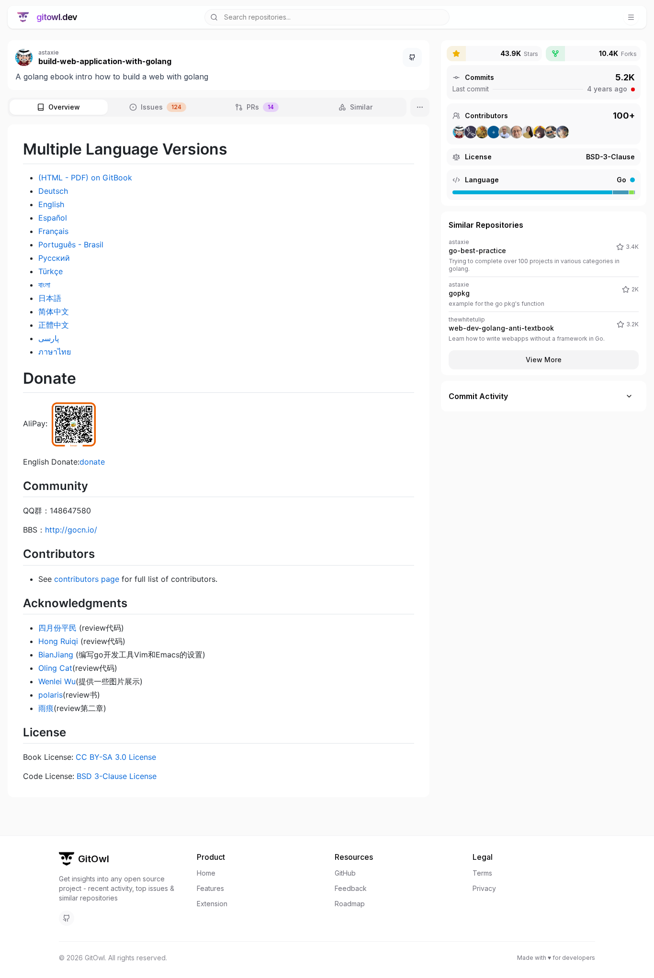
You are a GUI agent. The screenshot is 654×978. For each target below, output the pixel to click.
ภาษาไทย (54, 351)
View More (544, 360)
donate (92, 462)
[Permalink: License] (27, 732)
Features (210, 888)
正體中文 (53, 325)
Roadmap (350, 904)
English (51, 204)
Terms (482, 873)
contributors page (86, 579)
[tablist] (207, 107)
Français (53, 231)
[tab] (59, 107)
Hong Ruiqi (58, 641)
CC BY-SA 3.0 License (116, 757)
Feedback (351, 888)
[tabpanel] (218, 460)
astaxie (48, 52)
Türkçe (50, 271)
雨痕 (46, 708)
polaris (50, 695)
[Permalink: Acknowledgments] (27, 603)
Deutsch (53, 191)
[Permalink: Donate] (27, 378)
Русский (54, 258)
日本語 (49, 298)
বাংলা (44, 284)
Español (52, 217)
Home (206, 873)
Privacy (484, 888)
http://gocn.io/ (71, 529)
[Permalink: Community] (27, 485)
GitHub (345, 873)
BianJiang (55, 654)
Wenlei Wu (57, 681)
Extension (212, 904)
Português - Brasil (70, 244)
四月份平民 (57, 628)
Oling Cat (55, 668)
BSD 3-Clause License (117, 776)
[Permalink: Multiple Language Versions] (27, 149)
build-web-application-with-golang (104, 61)
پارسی (48, 338)
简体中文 (53, 311)
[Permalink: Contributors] (27, 554)
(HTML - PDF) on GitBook (85, 177)
